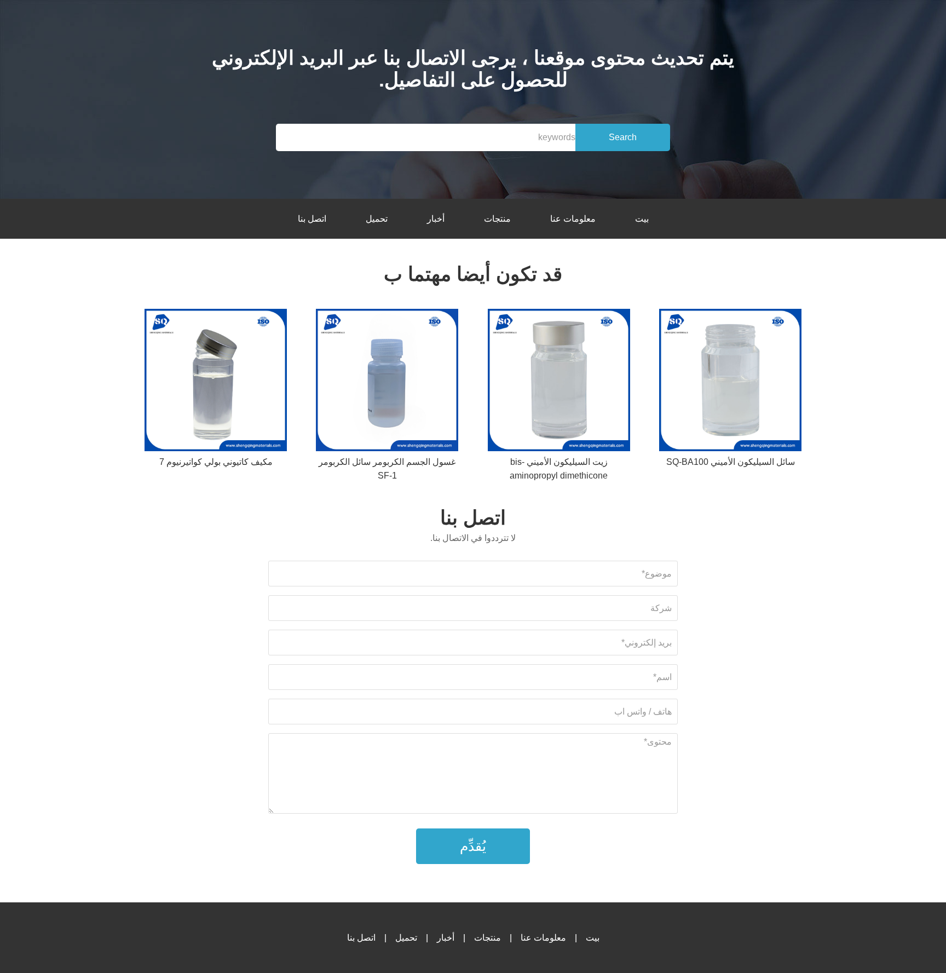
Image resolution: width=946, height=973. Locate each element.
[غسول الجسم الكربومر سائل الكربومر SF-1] (387, 382)
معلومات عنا (573, 218)
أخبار (436, 218)
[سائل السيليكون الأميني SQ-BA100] (730, 382)
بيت (642, 218)
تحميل (377, 218)
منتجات (497, 218)
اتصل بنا (312, 218)
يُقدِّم (473, 846)
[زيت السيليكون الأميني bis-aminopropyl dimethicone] (559, 382)
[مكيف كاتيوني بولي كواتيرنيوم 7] (216, 382)
